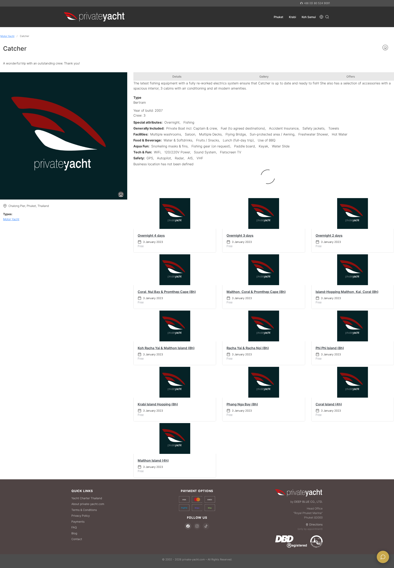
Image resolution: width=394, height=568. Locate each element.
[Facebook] (188, 526)
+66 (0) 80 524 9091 (316, 3)
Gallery (264, 76)
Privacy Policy (80, 515)
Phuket (278, 16)
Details (177, 76)
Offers (350, 76)
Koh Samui (309, 16)
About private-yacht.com (87, 504)
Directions (316, 524)
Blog (74, 533)
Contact (76, 539)
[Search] (327, 17)
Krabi (292, 16)
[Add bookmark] (121, 194)
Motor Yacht (7, 36)
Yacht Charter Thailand (86, 498)
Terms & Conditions (84, 510)
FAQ (74, 527)
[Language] (321, 17)
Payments (78, 521)
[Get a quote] (383, 557)
